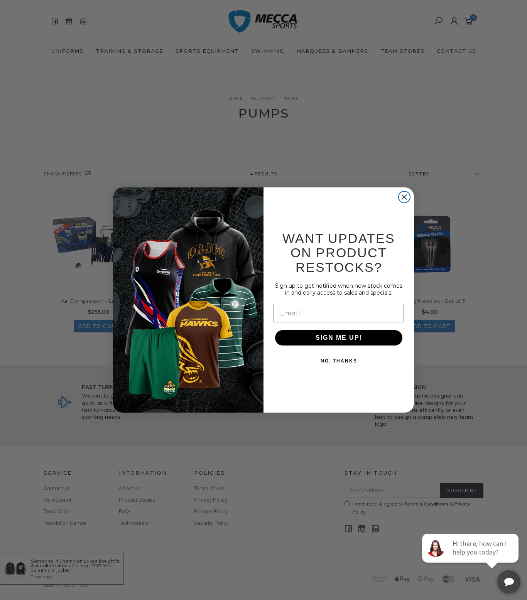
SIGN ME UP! (339, 337)
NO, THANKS (339, 361)
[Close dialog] (404, 197)
